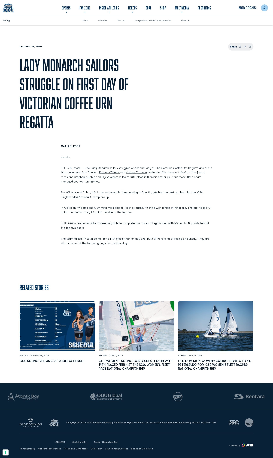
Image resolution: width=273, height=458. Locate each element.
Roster (121, 20)
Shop (163, 7)
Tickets (132, 8)
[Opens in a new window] (234, 422)
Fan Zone (84, 8)
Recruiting (204, 8)
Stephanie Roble (84, 177)
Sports (66, 8)
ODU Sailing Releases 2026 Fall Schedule (52, 361)
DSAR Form (96, 448)
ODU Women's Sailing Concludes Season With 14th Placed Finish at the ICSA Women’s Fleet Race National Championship (136, 364)
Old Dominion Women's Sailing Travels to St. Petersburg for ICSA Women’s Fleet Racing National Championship (214, 364)
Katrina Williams (109, 172)
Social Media (79, 442)
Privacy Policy (27, 448)
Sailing (24, 355)
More (183, 20)
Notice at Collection (142, 448)
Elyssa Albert (109, 177)
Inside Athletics (109, 8)
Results (65, 157)
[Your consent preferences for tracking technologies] (6, 452)
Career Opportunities (105, 442)
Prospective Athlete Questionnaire (153, 20)
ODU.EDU (60, 442)
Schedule (102, 20)
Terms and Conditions (76, 448)
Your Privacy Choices (116, 448)
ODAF (148, 7)
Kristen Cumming (137, 172)
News (85, 20)
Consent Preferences (49, 448)
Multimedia (182, 8)
